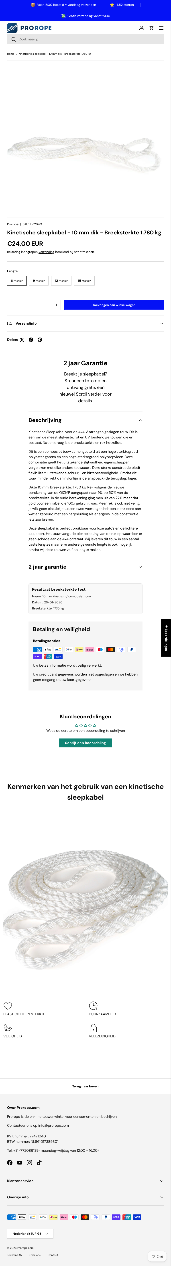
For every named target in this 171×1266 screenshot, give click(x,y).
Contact (53, 1255)
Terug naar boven (85, 1086)
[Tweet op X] (22, 339)
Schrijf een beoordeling (85, 742)
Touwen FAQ (14, 1255)
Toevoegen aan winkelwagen (114, 305)
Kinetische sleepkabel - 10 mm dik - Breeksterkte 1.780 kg (55, 54)
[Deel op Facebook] (30, 339)
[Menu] (161, 28)
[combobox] (85, 39)
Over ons (35, 1255)
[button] (151, 28)
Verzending (46, 252)
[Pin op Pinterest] (39, 339)
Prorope (12, 224)
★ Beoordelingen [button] (166, 638)
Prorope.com (25, 1248)
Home (10, 54)
